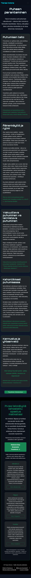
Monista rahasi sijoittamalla (9, 569)
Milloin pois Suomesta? (22, 568)
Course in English (24, 569)
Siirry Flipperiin (15, 516)
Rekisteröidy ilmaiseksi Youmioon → (15, 447)
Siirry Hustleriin (15, 544)
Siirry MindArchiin (15, 487)
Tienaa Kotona (7, 3)
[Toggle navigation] (28, 2)
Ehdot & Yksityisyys (8, 568)
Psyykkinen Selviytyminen (15, 392)
